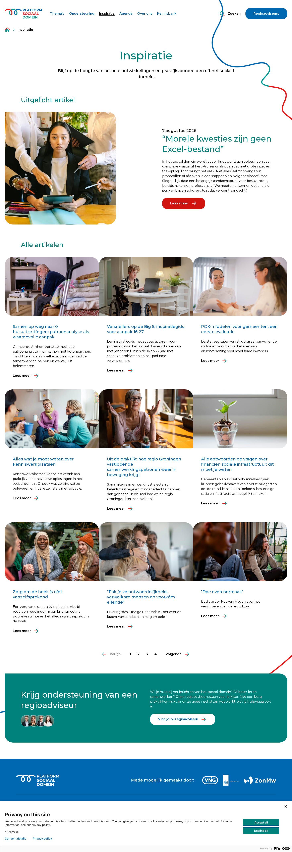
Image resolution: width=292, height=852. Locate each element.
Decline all (261, 830)
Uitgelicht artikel (48, 100)
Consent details (15, 838)
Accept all (261, 822)
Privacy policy (42, 838)
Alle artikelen (42, 245)
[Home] (23, 13)
